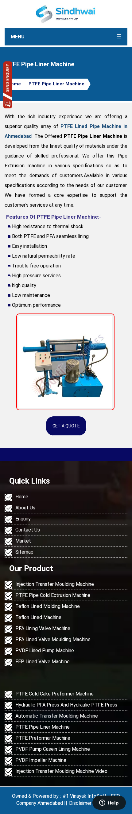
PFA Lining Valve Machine (42, 628)
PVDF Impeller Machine (40, 760)
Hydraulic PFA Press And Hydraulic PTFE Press (66, 705)
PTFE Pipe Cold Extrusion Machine (52, 595)
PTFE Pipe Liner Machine (56, 84)
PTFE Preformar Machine (42, 738)
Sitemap (24, 552)
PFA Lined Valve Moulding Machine (53, 639)
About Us (25, 508)
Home (14, 84)
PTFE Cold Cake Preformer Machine (54, 694)
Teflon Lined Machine (38, 617)
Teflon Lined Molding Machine (47, 606)
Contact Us (27, 530)
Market (23, 541)
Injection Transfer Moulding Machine (54, 584)
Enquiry (23, 519)
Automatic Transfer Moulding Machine (56, 716)
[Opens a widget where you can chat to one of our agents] (109, 803)
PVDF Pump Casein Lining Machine (52, 749)
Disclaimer (80, 803)
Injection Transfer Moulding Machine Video (61, 771)
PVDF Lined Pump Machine (44, 650)
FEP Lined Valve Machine (42, 661)
